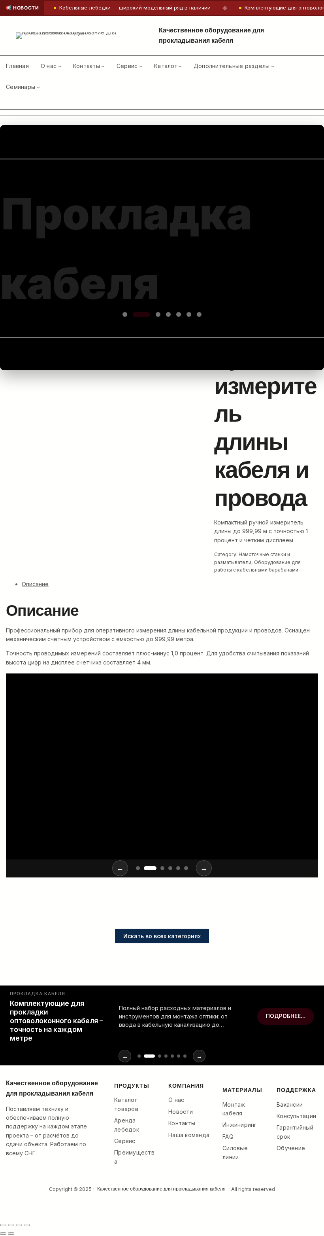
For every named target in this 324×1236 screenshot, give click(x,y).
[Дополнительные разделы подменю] (272, 66)
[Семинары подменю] (38, 87)
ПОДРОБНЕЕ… (51, 814)
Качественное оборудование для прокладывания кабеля (161, 1189)
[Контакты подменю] (102, 66)
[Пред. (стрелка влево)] (3, 1233)
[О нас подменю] (59, 66)
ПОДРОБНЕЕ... (48, 336)
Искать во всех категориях (162, 936)
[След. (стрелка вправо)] (11, 1233)
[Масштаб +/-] (3, 1225)
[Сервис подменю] (140, 66)
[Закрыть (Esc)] (27, 1225)
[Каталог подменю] (179, 66)
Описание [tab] (35, 584)
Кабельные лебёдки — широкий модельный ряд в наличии (135, 8)
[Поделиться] (19, 1225)
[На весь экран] (11, 1225)
